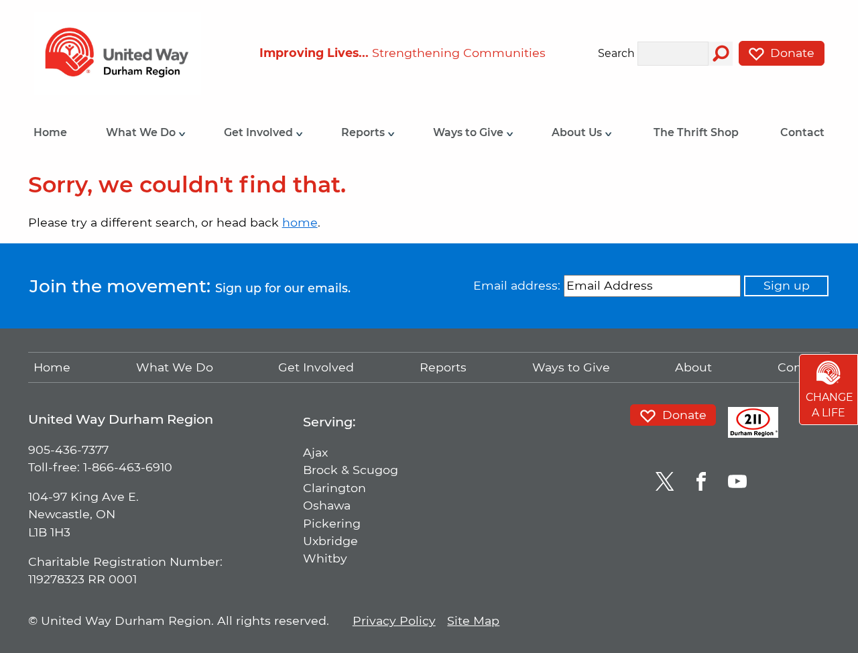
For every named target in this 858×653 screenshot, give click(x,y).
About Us (578, 132)
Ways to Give (469, 132)
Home (50, 132)
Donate (790, 53)
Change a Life (829, 405)
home (300, 222)
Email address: (516, 285)
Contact (802, 132)
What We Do (142, 132)
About (693, 367)
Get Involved (260, 132)
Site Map (473, 620)
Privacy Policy (394, 620)
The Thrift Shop (696, 132)
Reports (364, 132)
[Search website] (721, 54)
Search (616, 54)
